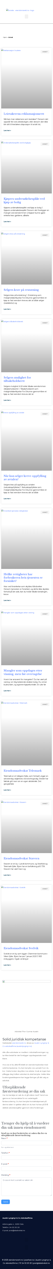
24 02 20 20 (14, 1227)
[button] (26, 16)
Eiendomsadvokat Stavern (21, 858)
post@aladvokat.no (17, 1230)
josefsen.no (29, 1260)
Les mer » (7, 130)
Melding (5, 1175)
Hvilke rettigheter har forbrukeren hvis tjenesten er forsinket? (23, 578)
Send (5, 1202)
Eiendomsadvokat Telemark (23, 770)
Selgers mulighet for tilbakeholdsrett (17, 379)
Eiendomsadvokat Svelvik (21, 948)
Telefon (5, 1153)
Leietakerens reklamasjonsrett (24, 113)
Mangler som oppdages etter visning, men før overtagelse (23, 672)
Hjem (5, 37)
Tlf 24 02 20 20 (25, 1263)
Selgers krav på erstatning (21, 289)
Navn (4, 1138)
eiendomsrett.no (19, 1043)
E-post (5, 1164)
